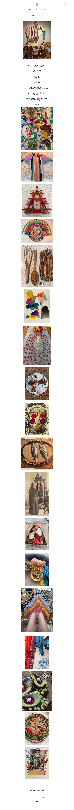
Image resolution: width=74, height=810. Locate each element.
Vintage (50, 793)
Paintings (39, 793)
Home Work (49, 797)
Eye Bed (44, 797)
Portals (25, 793)
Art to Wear (30, 793)
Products (34, 790)
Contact (44, 9)
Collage (44, 793)
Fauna (58, 793)
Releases (40, 797)
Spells (54, 797)
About (35, 9)
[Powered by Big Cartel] (37, 806)
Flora (47, 793)
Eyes (16, 793)
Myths (54, 793)
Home (31, 790)
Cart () (43, 790)
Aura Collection (20, 793)
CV (39, 9)
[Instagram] (37, 801)
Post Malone (31, 797)
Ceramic (35, 793)
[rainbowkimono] (37, 4)
